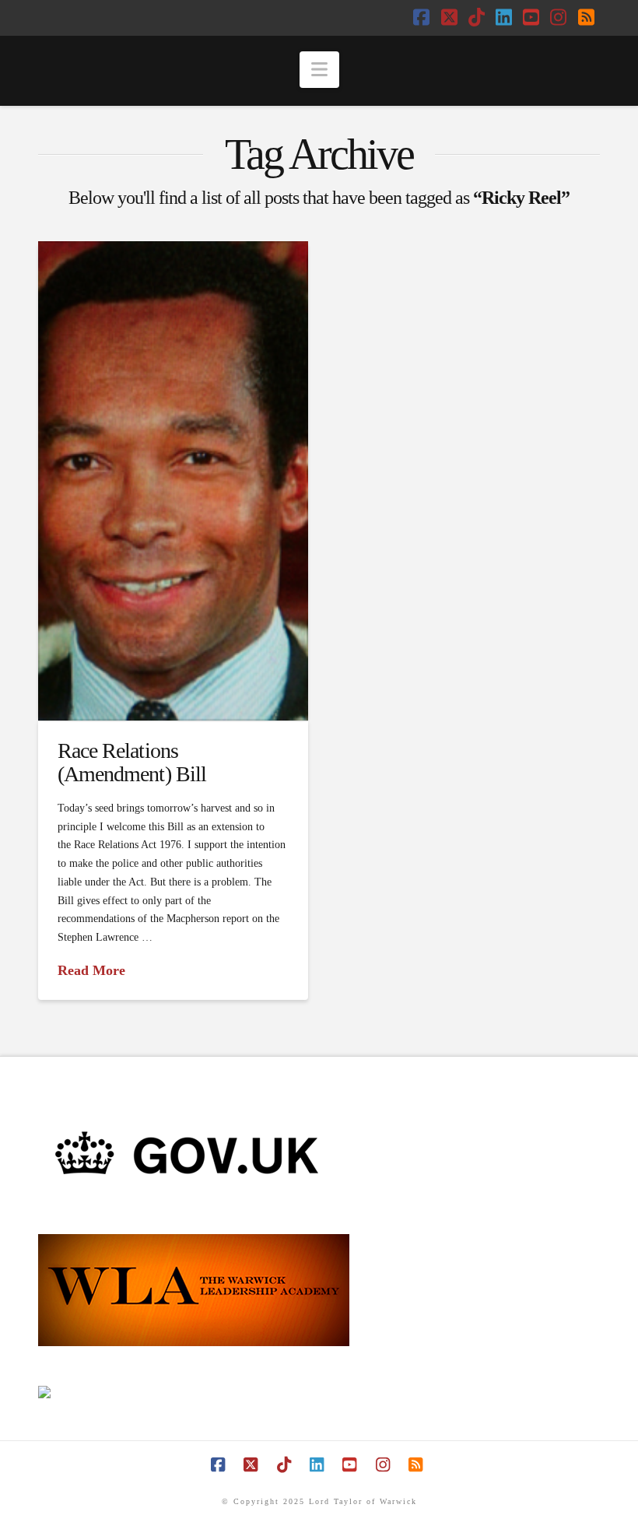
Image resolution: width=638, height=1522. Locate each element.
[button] (319, 69)
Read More (91, 970)
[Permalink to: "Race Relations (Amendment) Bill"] (172, 481)
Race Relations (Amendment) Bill (131, 761)
